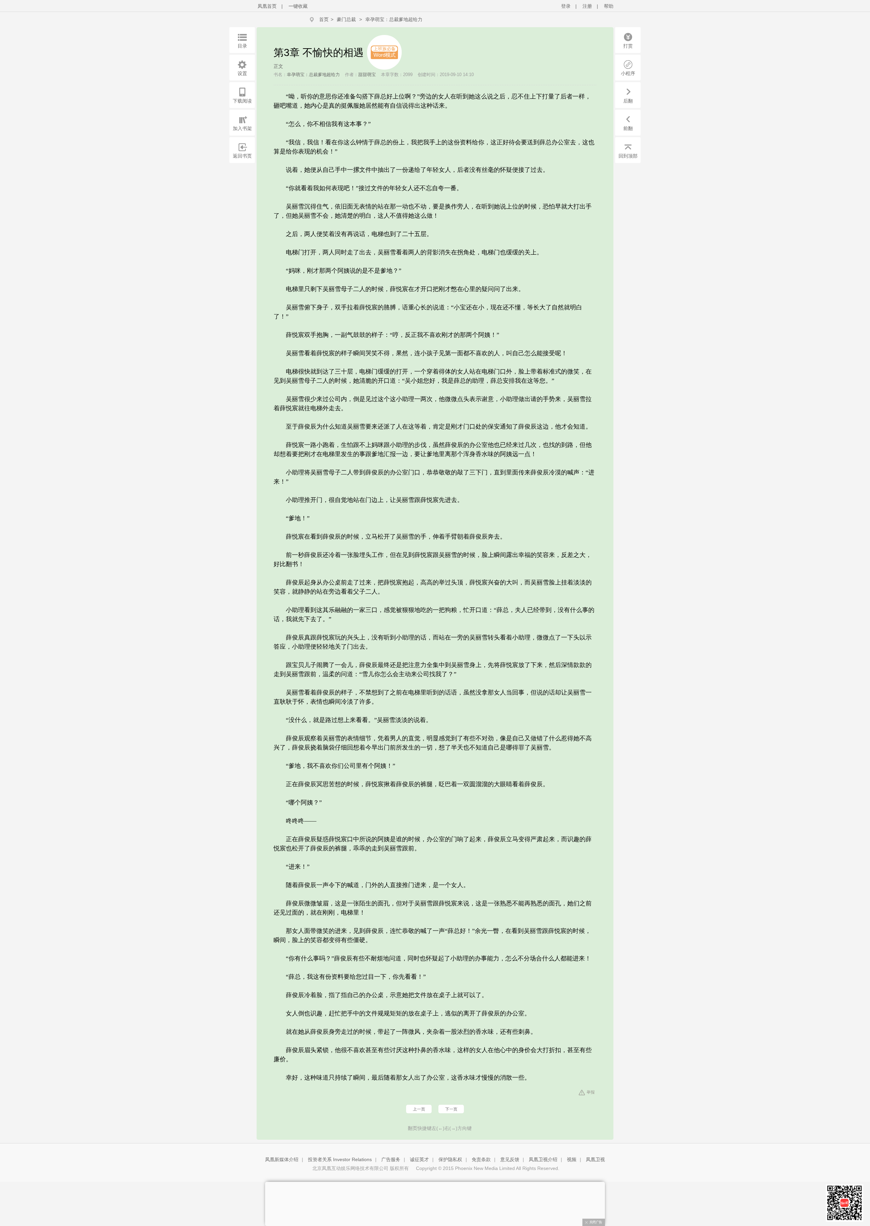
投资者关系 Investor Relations (340, 1159)
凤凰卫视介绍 (543, 1159)
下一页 (451, 1109)
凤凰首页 (267, 6)
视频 (571, 1159)
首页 (324, 19)
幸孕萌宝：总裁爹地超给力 (393, 19)
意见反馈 (509, 1159)
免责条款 (481, 1159)
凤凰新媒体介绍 (281, 1159)
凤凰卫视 (595, 1159)
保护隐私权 (450, 1159)
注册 (587, 6)
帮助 (608, 6)
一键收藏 (298, 6)
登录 (566, 6)
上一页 (419, 1109)
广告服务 (390, 1159)
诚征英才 (419, 1159)
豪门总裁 (346, 19)
